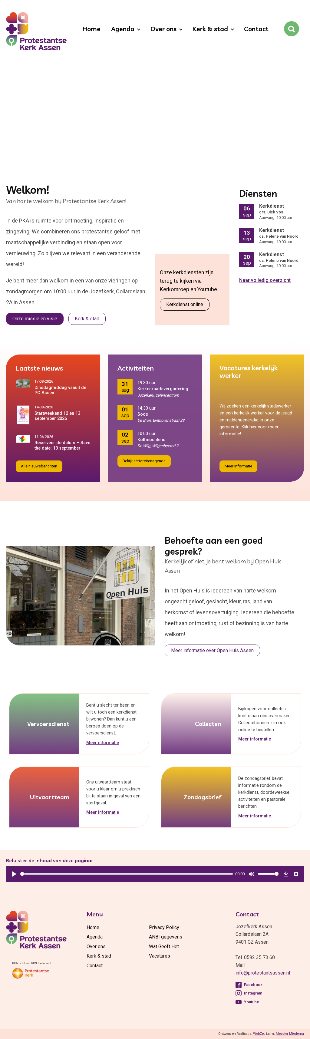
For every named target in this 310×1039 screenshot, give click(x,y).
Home (91, 29)
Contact (256, 29)
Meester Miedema (290, 1034)
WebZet (259, 1034)
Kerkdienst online (184, 304)
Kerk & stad (210, 29)
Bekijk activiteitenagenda (144, 461)
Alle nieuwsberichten (39, 466)
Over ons (163, 29)
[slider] (126, 874)
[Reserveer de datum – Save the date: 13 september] (25, 439)
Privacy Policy (164, 927)
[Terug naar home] (33, 32)
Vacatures (159, 956)
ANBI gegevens (165, 937)
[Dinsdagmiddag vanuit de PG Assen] (25, 383)
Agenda (122, 29)
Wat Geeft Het (164, 946)
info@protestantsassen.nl (263, 973)
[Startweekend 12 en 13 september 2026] (25, 415)
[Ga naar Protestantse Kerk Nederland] (30, 973)
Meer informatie (238, 466)
